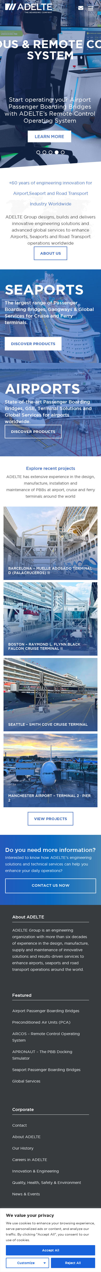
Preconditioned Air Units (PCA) (41, 1022)
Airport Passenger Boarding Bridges (45, 1010)
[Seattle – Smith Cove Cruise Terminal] (50, 694)
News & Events (26, 1194)
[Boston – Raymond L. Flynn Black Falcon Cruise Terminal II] (50, 619)
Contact (19, 1125)
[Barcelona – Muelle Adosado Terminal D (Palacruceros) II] (50, 543)
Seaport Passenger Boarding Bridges (46, 1069)
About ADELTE (26, 1136)
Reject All (73, 1263)
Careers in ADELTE (29, 1159)
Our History (22, 1148)
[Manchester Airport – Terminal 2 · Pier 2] (50, 770)
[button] (90, 8)
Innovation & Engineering (35, 1171)
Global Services (26, 1081)
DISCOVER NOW (52, 134)
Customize (26, 1263)
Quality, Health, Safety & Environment (46, 1182)
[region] (50, 1240)
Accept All (50, 1250)
